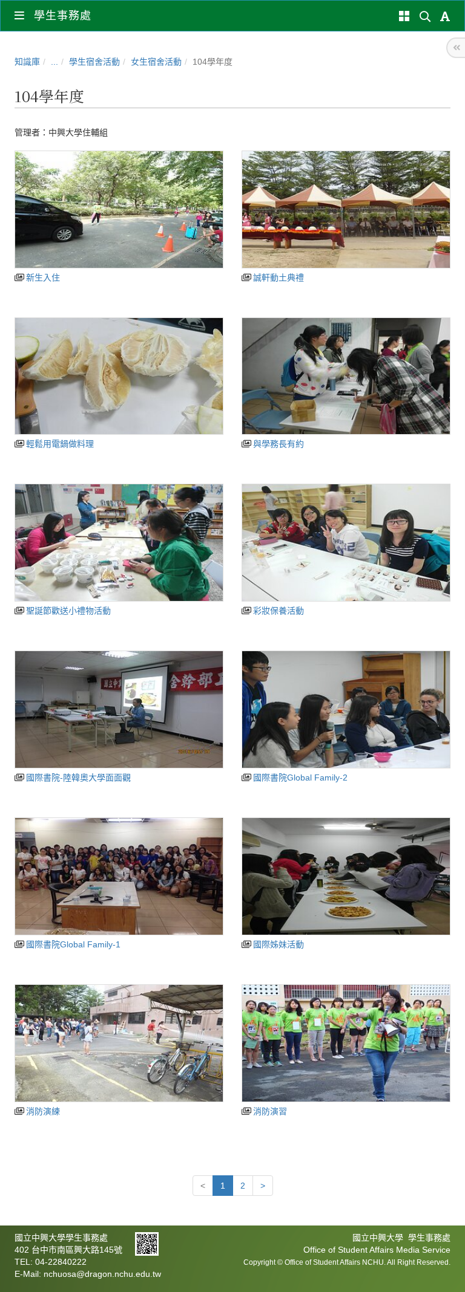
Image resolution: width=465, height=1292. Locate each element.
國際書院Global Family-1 (72, 944)
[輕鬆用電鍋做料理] (119, 376)
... (54, 62)
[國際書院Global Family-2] (346, 709)
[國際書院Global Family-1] (119, 876)
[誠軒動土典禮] (346, 209)
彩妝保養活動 (277, 610)
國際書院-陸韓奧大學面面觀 (77, 777)
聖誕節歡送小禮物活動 (67, 610)
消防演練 (42, 1111)
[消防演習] (346, 1043)
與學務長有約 (277, 444)
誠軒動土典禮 (277, 277)
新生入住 (42, 277)
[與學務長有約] (346, 376)
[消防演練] (119, 1043)
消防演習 (269, 1111)
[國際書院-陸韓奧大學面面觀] (119, 709)
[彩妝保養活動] (346, 543)
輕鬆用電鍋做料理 (59, 444)
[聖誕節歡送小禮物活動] (119, 543)
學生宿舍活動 (94, 62)
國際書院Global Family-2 (299, 777)
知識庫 (27, 62)
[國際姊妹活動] (346, 876)
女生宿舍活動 (156, 62)
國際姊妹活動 (277, 944)
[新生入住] (119, 209)
